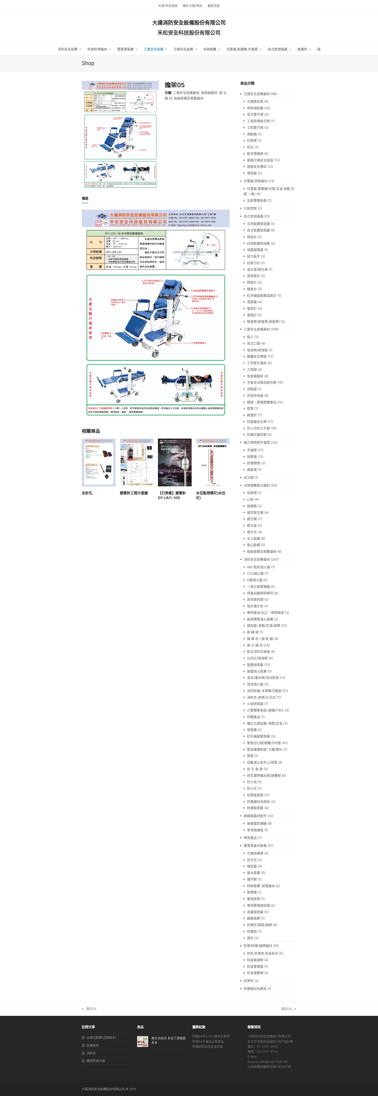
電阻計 (252, 308)
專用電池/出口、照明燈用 (265, 613)
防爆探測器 (255, 808)
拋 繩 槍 (253, 632)
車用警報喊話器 (258, 905)
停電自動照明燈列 (260, 593)
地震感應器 (255, 250)
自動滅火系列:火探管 (262, 762)
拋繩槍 (252, 506)
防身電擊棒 (255, 973)
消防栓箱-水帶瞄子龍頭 (264, 691)
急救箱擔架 (209, 93)
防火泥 (252, 788)
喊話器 (252, 866)
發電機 (252, 730)
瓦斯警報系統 (257, 200)
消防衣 (91, 1053)
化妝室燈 (250, 208)
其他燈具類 (255, 599)
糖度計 (252, 289)
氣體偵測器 (255, 665)
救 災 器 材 (255, 645)
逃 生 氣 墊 (255, 769)
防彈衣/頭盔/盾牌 (259, 925)
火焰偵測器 (255, 704)
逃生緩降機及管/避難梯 (264, 775)
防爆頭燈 (253, 463)
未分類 (249, 477)
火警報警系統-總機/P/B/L (265, 710)
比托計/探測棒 (257, 658)
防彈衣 (249, 981)
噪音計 (252, 237)
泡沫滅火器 (255, 684)
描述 (85, 198)
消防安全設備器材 (257, 559)
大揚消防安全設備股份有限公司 (189, 22)
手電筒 (252, 450)
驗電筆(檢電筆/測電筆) (263, 321)
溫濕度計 (253, 276)
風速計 (252, 315)
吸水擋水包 (255, 606)
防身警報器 (255, 966)
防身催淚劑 (255, 960)
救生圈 (252, 519)
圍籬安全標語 (257, 356)
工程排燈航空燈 (258, 121)
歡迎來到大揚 (96, 1060)
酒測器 (252, 173)
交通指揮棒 (255, 853)
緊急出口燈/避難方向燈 (264, 743)
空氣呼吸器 (255, 396)
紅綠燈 (252, 140)
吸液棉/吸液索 (257, 350)
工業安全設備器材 (186, 93)
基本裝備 (253, 873)
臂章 (250, 408)
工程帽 (252, 369)
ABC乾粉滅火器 (258, 567)
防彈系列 (93, 1045)
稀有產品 (250, 838)
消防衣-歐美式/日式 (261, 697)
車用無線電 (255, 830)
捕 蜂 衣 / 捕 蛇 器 (260, 639)
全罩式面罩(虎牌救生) (101, 1037)
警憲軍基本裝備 (255, 846)
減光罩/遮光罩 (257, 269)
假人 (250, 337)
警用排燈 (253, 899)
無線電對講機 (257, 823)
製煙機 (252, 892)
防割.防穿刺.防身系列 (262, 953)
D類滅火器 (254, 580)
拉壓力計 (253, 263)
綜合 (250, 147)
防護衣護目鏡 (257, 434)
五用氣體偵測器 (258, 224)
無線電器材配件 (255, 816)
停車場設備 (255, 108)
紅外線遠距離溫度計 (261, 295)
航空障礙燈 (255, 154)
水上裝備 (253, 539)
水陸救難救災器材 (257, 485)
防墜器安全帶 (257, 422)
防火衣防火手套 (258, 428)
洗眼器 (252, 389)
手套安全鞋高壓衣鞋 (261, 382)
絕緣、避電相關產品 (261, 402)
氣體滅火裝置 (257, 671)
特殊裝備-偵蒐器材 (261, 886)
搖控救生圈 (255, 512)
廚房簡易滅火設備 (260, 619)
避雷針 (252, 415)
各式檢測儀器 (253, 216)
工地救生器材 (257, 363)
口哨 (250, 499)
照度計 (252, 282)
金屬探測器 (255, 912)
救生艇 (252, 525)
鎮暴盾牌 (253, 918)
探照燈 (252, 457)
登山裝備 (253, 545)
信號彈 (252, 493)
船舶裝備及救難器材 (188, 98)
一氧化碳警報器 (258, 586)
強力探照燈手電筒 (257, 442)
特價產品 (253, 717)
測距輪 (252, 134)
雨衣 (250, 938)
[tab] (85, 198)
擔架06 (91, 1009)
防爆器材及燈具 (258, 801)
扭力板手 (253, 256)
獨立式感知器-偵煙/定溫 (264, 723)
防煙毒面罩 (255, 795)
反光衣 (252, 860)
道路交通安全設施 (260, 160)
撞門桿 (252, 879)
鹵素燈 (252, 470)
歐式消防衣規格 (258, 651)
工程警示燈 (255, 127)
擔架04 (286, 1009)
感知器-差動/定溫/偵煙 (263, 625)
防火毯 (252, 782)
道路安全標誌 (257, 166)
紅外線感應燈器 (258, 736)
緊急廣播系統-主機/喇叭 (264, 749)
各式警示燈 (255, 114)
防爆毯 (252, 931)
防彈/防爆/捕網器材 (258, 946)
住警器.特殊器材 (256, 181)
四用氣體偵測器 (258, 243)
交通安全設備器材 (257, 94)
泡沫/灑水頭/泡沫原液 (263, 678)
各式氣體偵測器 (258, 230)
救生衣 (252, 532)
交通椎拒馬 (255, 101)
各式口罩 (253, 343)
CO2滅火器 (255, 573)
